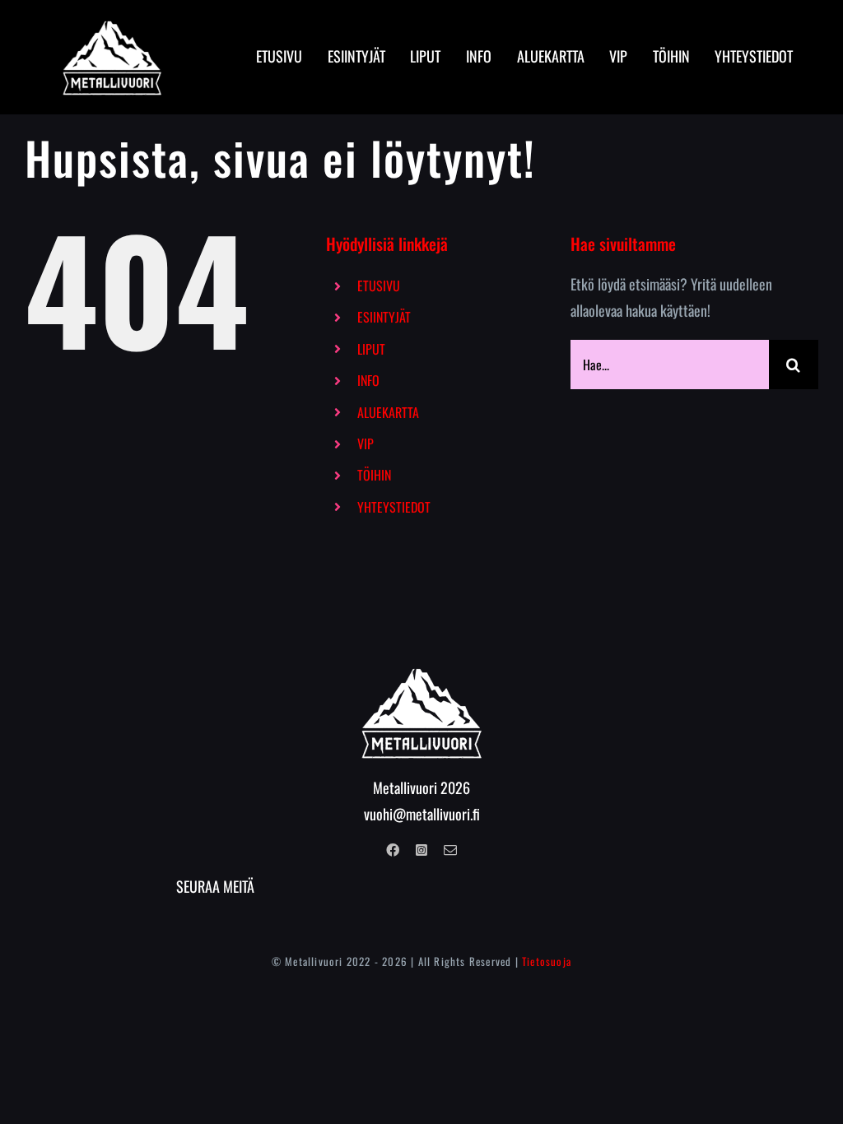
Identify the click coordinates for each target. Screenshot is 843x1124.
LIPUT (371, 349)
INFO (368, 380)
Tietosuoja (546, 961)
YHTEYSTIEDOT (394, 507)
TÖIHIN (374, 475)
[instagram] (421, 850)
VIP (365, 443)
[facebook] (392, 850)
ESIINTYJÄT (384, 317)
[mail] (450, 850)
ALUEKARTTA (388, 412)
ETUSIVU (378, 285)
